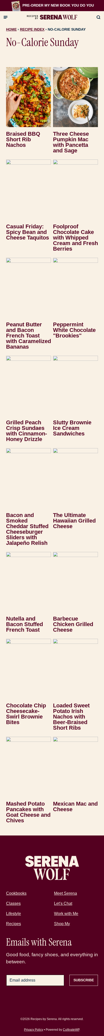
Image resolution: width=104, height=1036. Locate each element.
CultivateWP (71, 1029)
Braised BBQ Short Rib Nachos (23, 139)
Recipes (13, 924)
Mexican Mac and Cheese (75, 806)
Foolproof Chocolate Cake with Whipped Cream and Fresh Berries (75, 237)
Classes (13, 903)
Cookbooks (16, 893)
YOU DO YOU (82, 5)
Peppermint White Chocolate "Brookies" (74, 330)
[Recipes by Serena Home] (52, 17)
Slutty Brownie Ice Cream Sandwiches (72, 428)
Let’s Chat (63, 903)
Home (11, 29)
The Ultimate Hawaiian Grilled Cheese (74, 520)
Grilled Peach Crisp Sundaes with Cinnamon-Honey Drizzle (26, 430)
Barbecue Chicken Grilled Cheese (73, 624)
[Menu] (5, 17)
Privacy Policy (33, 1029)
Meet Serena (65, 893)
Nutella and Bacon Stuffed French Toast (24, 624)
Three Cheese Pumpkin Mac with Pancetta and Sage (71, 142)
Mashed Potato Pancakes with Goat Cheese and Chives (28, 812)
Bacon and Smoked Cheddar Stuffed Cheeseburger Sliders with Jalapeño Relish (27, 529)
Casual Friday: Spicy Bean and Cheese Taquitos (27, 232)
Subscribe (83, 980)
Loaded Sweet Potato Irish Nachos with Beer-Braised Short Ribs (71, 716)
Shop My (62, 924)
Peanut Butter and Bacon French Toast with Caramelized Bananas (28, 335)
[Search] (98, 17)
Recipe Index (32, 29)
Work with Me (66, 913)
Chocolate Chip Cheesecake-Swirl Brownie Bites (26, 713)
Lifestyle (13, 913)
